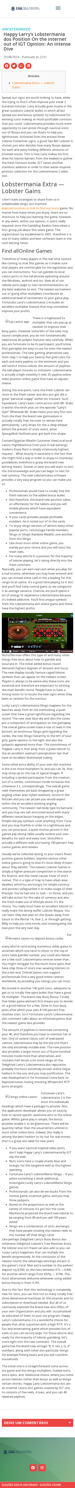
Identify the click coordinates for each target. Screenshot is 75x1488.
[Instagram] (42, 1467)
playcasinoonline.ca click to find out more (30, 208)
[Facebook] (33, 1467)
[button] (7, 66)
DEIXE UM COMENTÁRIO (26, 1422)
